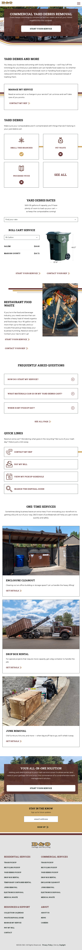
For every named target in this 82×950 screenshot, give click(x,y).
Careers (44, 923)
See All (60, 175)
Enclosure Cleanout (50, 882)
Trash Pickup (10, 862)
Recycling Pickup (12, 867)
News (43, 918)
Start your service (41, 28)
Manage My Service (12, 923)
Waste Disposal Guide (14, 918)
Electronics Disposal (13, 892)
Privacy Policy (47, 945)
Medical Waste (11, 897)
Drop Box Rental (11, 877)
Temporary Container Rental (17, 882)
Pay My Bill (9, 928)
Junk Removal (10, 887)
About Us (45, 913)
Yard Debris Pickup (12, 872)
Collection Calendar (13, 913)
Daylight (62, 945)
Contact (8, 933)
